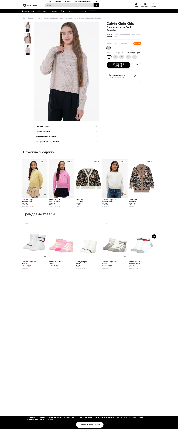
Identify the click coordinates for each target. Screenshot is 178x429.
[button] (66, 126)
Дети (63, 11)
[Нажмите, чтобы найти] (96, 5)
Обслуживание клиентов (83, 1)
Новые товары (28, 11)
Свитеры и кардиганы (68, 18)
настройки (49, 419)
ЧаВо (96, 1)
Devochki (38, 18)
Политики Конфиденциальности (127, 417)
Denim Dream (28, 18)
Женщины (41, 11)
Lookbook (82, 11)
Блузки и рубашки (51, 18)
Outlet (71, 11)
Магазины (68, 1)
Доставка (57, 1)
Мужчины (53, 11)
